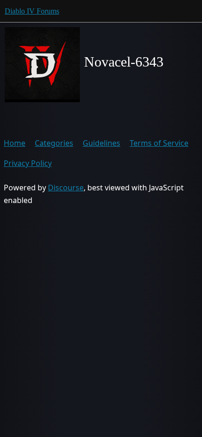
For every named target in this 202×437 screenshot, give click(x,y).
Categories (54, 143)
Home (14, 143)
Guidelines (101, 143)
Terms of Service (159, 143)
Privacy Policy (28, 163)
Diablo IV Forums (32, 11)
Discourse (66, 187)
